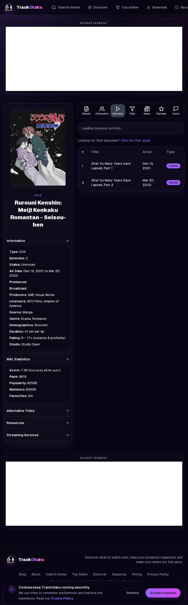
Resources (15, 423)
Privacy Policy (158, 574)
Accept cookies (163, 593)
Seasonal (159, 7)
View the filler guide (135, 140)
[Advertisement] (94, 59)
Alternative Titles (20, 411)
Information (16, 241)
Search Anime (69, 7)
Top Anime (130, 7)
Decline (133, 593)
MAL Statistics (18, 359)
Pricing (137, 574)
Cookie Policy (62, 598)
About (36, 574)
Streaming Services (23, 435)
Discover (101, 7)
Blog (22, 574)
